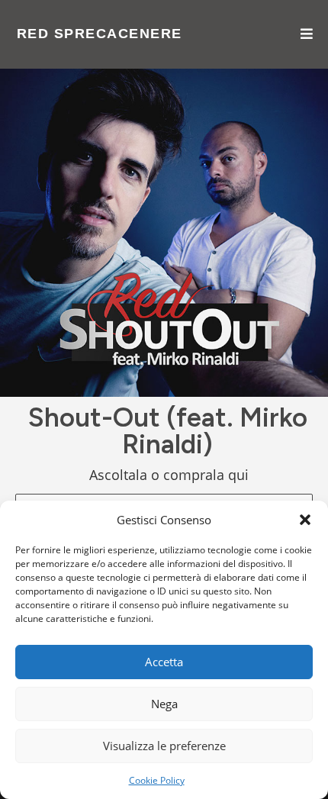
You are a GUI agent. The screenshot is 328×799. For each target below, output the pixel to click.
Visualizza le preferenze (164, 745)
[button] (305, 519)
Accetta (164, 661)
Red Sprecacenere (99, 33)
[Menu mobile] (306, 34)
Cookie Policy (157, 780)
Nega (164, 703)
